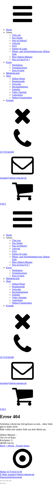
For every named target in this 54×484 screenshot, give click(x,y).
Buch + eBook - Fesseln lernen (14, 445)
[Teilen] (7, 480)
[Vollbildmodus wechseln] (4, 480)
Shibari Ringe (18, 78)
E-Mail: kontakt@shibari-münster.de (17, 474)
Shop (8, 76)
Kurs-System (18, 70)
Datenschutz (16, 477)
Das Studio (17, 38)
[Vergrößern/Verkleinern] (1, 480)
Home (9, 29)
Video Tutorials (19, 92)
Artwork (16, 43)
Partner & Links (19, 48)
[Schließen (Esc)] (10, 480)
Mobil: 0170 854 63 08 (11, 471)
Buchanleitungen (20, 86)
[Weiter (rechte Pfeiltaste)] (4, 483)
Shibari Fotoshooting (22, 97)
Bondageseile (18, 81)
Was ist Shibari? (19, 40)
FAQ (14, 46)
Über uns (16, 35)
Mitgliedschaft (13, 73)
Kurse (9, 62)
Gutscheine (17, 95)
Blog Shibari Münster (22, 57)
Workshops (17, 65)
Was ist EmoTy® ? (21, 59)
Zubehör (16, 89)
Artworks (16, 84)
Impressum (5, 477)
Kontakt (10, 100)
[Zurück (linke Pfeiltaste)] (1, 483)
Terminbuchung (19, 67)
